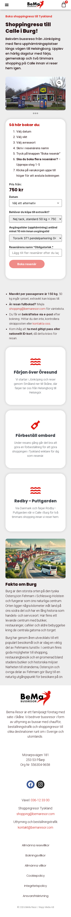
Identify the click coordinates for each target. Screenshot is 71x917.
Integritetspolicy (35, 886)
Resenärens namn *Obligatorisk (31, 247)
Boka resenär (26, 264)
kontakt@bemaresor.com (35, 827)
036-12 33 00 (40, 800)
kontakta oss (41, 323)
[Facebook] (31, 784)
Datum (13, 197)
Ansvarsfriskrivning (35, 896)
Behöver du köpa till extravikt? (29, 212)
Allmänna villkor (35, 865)
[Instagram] (40, 784)
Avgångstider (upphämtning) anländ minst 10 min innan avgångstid (33, 229)
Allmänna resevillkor (35, 845)
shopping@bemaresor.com (27, 308)
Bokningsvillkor (35, 855)
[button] (7, 5)
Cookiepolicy (35, 876)
